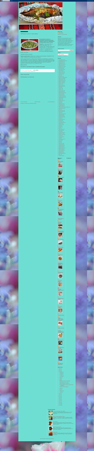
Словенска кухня (61, 132)
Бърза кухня (61, 68)
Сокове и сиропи (61, 134)
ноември (61, 373)
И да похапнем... (60, 247)
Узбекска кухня (61, 144)
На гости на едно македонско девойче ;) (61, 210)
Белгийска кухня (61, 67)
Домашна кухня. (61, 79)
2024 (60, 371)
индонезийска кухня (62, 92)
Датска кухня (61, 76)
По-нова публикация (24, 101)
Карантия (60, 98)
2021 (60, 396)
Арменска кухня (61, 65)
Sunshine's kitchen (61, 315)
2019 (60, 398)
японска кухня (61, 155)
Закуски (60, 87)
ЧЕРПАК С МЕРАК (61, 177)
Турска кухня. (61, 143)
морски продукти (61, 111)
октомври (61, 374)
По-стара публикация (51, 101)
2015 (60, 403)
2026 (60, 368)
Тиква (59, 141)
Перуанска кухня (61, 119)
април (61, 388)
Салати (29, 71)
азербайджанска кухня (62, 60)
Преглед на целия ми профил (62, 34)
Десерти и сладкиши (62, 77)
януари (61, 392)
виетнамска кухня (61, 69)
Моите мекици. (55, 421)
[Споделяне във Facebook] (36, 70)
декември (61, 372)
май (60, 379)
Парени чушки (55, 432)
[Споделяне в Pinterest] (37, 70)
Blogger (52, 438)
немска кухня (61, 114)
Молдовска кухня (61, 110)
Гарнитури (60, 70)
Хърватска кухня (61, 150)
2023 (60, 393)
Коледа (60, 102)
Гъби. (59, 75)
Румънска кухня (61, 129)
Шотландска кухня (61, 153)
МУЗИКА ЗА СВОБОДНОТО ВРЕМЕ (60, 264)
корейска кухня (61, 103)
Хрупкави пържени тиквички (64, 386)
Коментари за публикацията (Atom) (30, 103)
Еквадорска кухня (61, 86)
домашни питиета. (61, 80)
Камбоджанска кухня (62, 97)
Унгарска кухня (61, 146)
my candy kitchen (61, 239)
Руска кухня (60, 130)
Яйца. (59, 154)
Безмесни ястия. (61, 66)
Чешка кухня (61, 151)
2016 (60, 402)
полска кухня (61, 121)
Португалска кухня (61, 122)
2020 (60, 397)
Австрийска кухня (61, 59)
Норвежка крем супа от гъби (64, 382)
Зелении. (60, 88)
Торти (59, 142)
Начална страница (37, 101)
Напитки (60, 112)
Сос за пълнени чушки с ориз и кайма (59, 411)
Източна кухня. (26, 71)
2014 (60, 405)
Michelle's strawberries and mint (60, 290)
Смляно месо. (61, 133)
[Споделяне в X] (35, 70)
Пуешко (60, 125)
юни (60, 378)
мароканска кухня (61, 108)
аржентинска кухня (62, 64)
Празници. (60, 123)
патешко (60, 118)
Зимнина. (60, 89)
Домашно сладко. (61, 81)
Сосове (60, 135)
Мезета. (60, 109)
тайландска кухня (32, 71)
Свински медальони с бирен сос (64, 383)
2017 (60, 401)
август (61, 377)
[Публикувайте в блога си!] (34, 70)
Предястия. (60, 124)
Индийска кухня (61, 91)
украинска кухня (61, 145)
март (60, 389)
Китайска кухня (61, 100)
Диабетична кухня (61, 78)
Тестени (60, 140)
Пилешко (60, 120)
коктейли (60, 101)
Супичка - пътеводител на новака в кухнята (61, 331)
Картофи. (60, 99)
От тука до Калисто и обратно (60, 223)
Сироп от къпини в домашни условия (59, 416)
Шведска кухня (61, 152)
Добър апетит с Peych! (35, 5)
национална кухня (61, 113)
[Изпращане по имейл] (33, 70)
